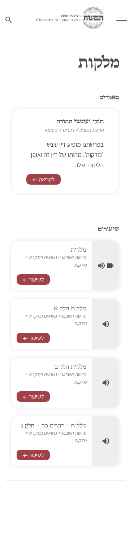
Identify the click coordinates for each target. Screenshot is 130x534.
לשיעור (33, 279)
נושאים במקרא (43, 257)
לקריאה (43, 179)
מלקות (80, 265)
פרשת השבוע (91, 130)
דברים (68, 130)
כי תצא (50, 130)
